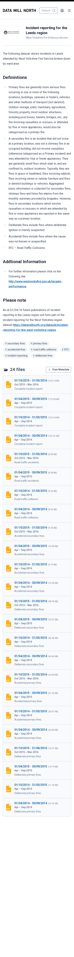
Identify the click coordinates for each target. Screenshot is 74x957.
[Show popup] (55, 10)
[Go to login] (62, 10)
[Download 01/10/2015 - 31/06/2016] (37, 752)
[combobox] (49, 10)
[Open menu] (69, 10)
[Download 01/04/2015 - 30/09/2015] (37, 403)
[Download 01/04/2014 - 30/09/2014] (37, 440)
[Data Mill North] (20, 10)
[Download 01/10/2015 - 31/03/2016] (37, 384)
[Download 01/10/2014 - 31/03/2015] (37, 421)
